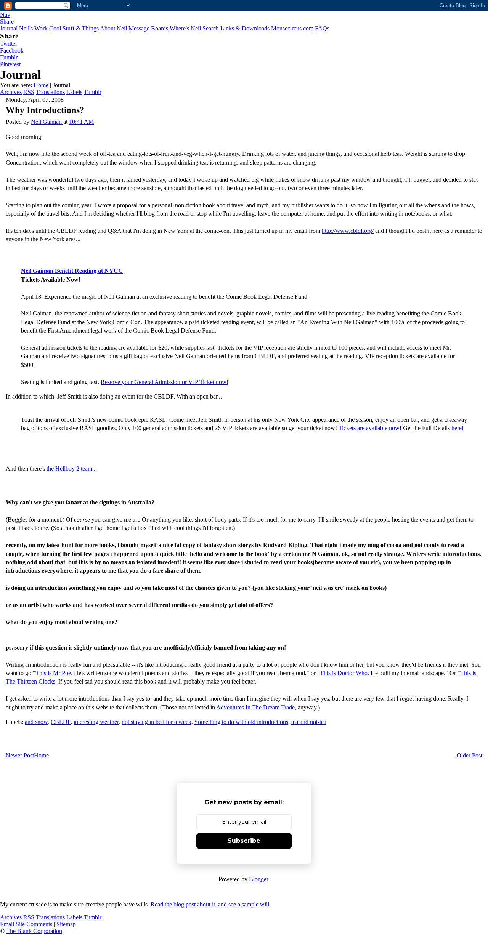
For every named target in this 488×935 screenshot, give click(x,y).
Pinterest (10, 64)
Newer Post (20, 755)
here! (457, 428)
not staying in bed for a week (156, 722)
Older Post (469, 755)
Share (7, 21)
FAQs (322, 28)
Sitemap (66, 924)
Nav (5, 14)
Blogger (258, 879)
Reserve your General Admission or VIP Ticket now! (164, 382)
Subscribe (244, 840)
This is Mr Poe (53, 673)
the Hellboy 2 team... (72, 468)
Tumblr (9, 57)
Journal (9, 28)
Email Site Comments (26, 924)
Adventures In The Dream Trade (255, 707)
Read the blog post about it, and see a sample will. (211, 904)
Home (41, 85)
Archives (11, 92)
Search (210, 28)
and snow (36, 722)
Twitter (8, 43)
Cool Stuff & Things (74, 28)
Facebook (12, 50)
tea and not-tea (308, 722)
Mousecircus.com (292, 28)
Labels (74, 92)
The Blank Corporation (34, 931)
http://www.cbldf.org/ (348, 230)
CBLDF (61, 722)
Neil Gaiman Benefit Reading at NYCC (72, 270)
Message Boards (148, 28)
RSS (28, 92)
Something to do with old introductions (241, 722)
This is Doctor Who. (344, 673)
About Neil (113, 28)
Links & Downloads (245, 28)
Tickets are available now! (370, 428)
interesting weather (96, 722)
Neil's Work (33, 28)
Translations (50, 92)
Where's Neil (185, 28)
